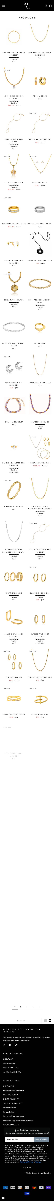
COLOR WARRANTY (11, 1099)
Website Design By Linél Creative (37, 1173)
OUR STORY (8, 1059)
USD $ (25, 1168)
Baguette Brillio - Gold (14, 224)
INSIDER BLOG (9, 1063)
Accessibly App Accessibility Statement (18, 1120)
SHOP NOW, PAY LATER (13, 1103)
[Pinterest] (10, 1044)
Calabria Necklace (40, 422)
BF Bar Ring (40, 343)
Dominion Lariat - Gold (14, 877)
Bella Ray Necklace (14, 300)
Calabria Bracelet (14, 422)
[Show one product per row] (45, 1020)
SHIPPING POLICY (10, 1094)
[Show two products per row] (50, 1020)
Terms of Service (9, 1107)
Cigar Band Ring (14, 593)
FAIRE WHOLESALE (11, 1067)
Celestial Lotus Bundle (40, 463)
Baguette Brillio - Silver (40, 224)
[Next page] (39, 1007)
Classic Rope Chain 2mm (40, 677)
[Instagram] (4, 1044)
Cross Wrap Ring (40, 714)
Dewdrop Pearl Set (40, 751)
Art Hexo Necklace (13, 183)
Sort (20, 1020)
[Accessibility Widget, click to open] (3, 1198)
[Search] (46, 5)
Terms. (38, 1162)
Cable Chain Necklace (40, 383)
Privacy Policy (8, 1112)
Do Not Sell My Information (13, 1116)
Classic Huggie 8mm (40, 593)
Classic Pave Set (14, 677)
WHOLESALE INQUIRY (12, 1072)
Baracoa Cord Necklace (40, 261)
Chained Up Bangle (13, 506)
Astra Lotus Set (40, 183)
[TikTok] (16, 1044)
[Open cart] (50, 5)
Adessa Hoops (40, 96)
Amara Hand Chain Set (40, 139)
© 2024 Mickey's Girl (14, 1173)
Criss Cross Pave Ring (14, 714)
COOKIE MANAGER (11, 1124)
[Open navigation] (3, 5)
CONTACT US (8, 1086)
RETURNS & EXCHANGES (13, 1090)
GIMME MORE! (42, 1140)
